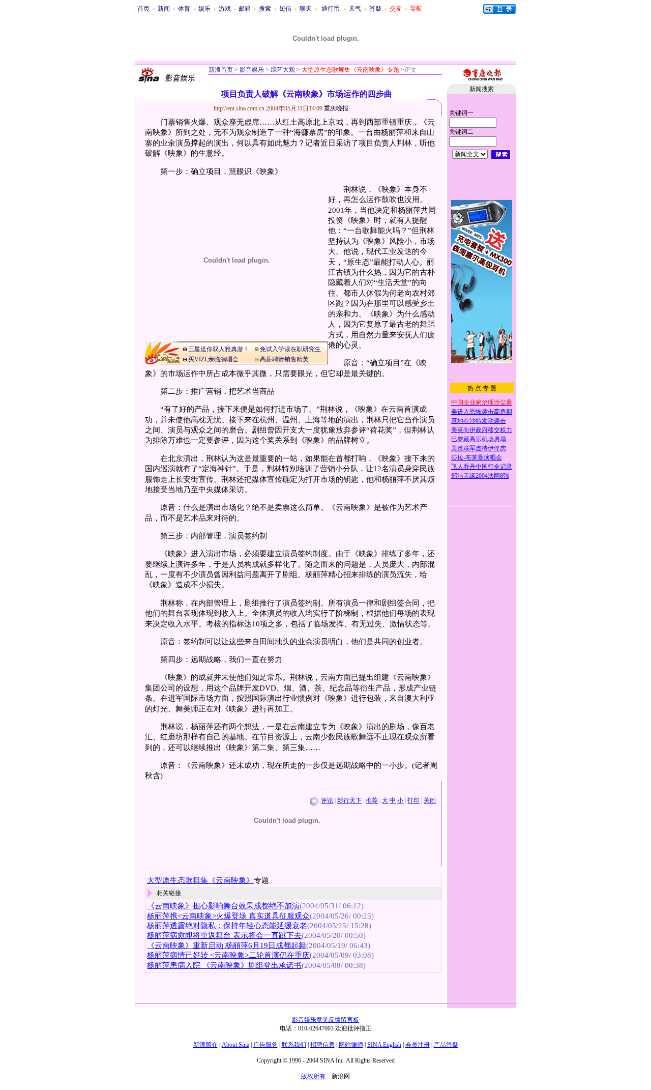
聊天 (306, 8)
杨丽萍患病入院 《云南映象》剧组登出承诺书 (224, 965)
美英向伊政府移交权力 (481, 430)
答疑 (375, 8)
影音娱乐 (252, 69)
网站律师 (351, 1044)
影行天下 (349, 800)
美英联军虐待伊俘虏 (478, 448)
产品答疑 (446, 1044)
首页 (143, 8)
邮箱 (245, 8)
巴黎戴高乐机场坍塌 (478, 439)
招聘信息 (322, 1044)
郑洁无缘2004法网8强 (480, 475)
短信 (285, 8)
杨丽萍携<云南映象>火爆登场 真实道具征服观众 (228, 916)
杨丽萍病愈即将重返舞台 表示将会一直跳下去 (224, 935)
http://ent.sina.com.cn (240, 108)
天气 (355, 8)
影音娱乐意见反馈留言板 (325, 1019)
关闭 (430, 800)
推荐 (372, 800)
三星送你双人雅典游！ (218, 349)
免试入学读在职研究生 (290, 349)
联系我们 (294, 1044)
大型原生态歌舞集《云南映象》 (200, 880)
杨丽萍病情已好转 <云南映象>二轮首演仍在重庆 (228, 955)
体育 (184, 8)
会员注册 (417, 1044)
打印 (413, 800)
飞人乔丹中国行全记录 (481, 466)
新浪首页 (221, 69)
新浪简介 (205, 1044)
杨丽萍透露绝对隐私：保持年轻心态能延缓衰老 (227, 926)
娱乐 (204, 8)
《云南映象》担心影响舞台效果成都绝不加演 (223, 906)
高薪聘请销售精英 (284, 359)
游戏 (225, 8)
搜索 (265, 8)
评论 (327, 800)
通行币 (330, 8)
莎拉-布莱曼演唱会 (476, 457)
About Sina (235, 1044)
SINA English (384, 1044)
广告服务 (265, 1044)
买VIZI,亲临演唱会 (213, 359)
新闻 (164, 8)
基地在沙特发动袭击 (478, 420)
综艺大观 (282, 69)
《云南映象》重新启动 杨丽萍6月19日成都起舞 (226, 945)
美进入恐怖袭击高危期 (481, 411)
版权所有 (313, 1076)
